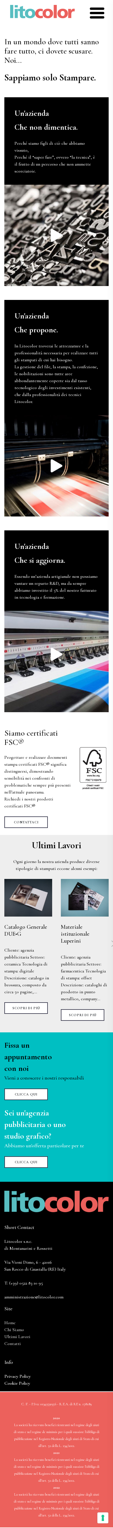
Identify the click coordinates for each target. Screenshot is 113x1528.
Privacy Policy (17, 1376)
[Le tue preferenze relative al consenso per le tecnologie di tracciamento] (102, 1517)
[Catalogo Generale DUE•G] (28, 898)
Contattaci (26, 822)
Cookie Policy (17, 1383)
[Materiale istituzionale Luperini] (85, 898)
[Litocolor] (42, 11)
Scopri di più (26, 1008)
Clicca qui (26, 1094)
